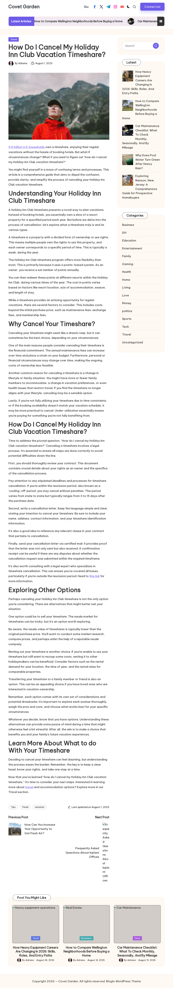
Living (126, 287)
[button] (152, 7)
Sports (126, 319)
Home (126, 280)
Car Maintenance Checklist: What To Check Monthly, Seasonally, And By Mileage (137, 951)
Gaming (127, 264)
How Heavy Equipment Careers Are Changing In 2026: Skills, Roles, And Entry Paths (35, 951)
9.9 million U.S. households (26, 147)
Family (126, 256)
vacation (39, 807)
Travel (13, 39)
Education (129, 240)
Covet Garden (24, 6)
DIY (124, 233)
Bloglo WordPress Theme (123, 981)
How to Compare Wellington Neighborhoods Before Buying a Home (60, 21)
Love (125, 295)
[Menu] (86, 7)
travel (29, 787)
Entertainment (132, 248)
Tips (13, 807)
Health (126, 272)
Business (128, 225)
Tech (125, 327)
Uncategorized (132, 342)
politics (127, 311)
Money (126, 303)
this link (94, 576)
